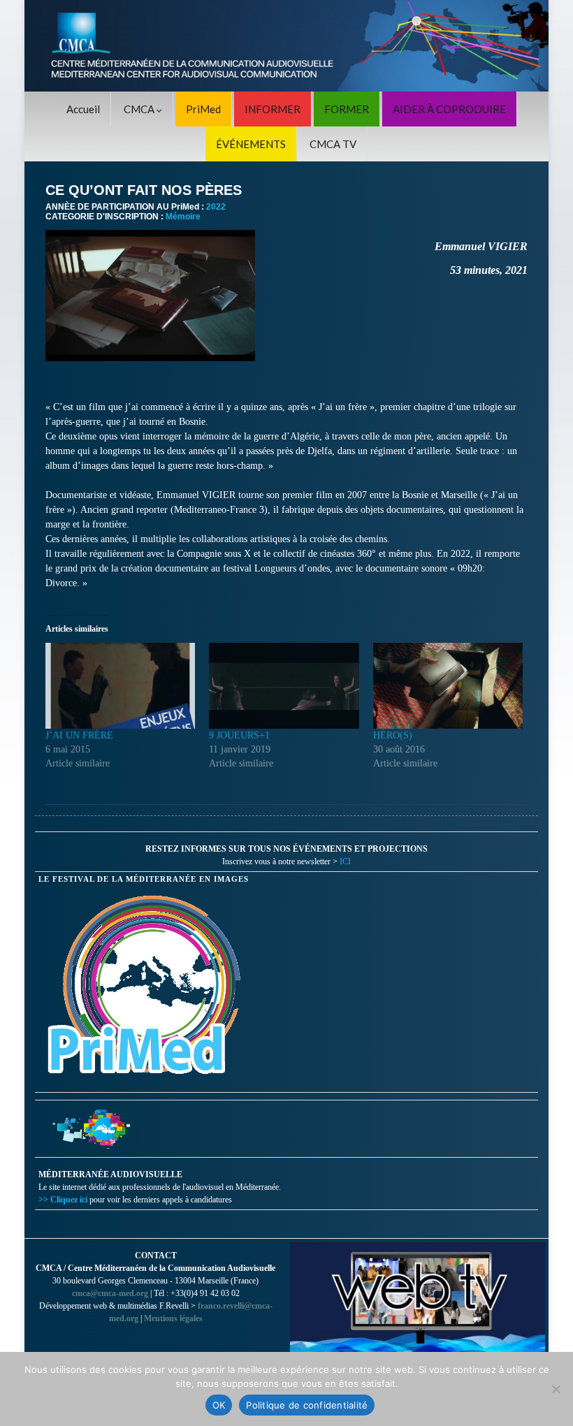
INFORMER (272, 109)
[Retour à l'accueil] (286, 46)
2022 (216, 207)
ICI (345, 861)
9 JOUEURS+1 (239, 735)
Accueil (83, 109)
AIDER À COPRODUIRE (449, 109)
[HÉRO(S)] (448, 685)
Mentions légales (173, 1318)
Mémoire (183, 216)
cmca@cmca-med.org (110, 1293)
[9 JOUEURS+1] (283, 685)
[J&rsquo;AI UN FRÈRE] (120, 685)
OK (219, 1405)
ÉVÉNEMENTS (251, 144)
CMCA (140, 109)
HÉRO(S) (392, 735)
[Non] (556, 1389)
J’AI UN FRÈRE (79, 735)
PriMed (203, 109)
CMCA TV (333, 144)
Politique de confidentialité (307, 1405)
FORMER (346, 109)
